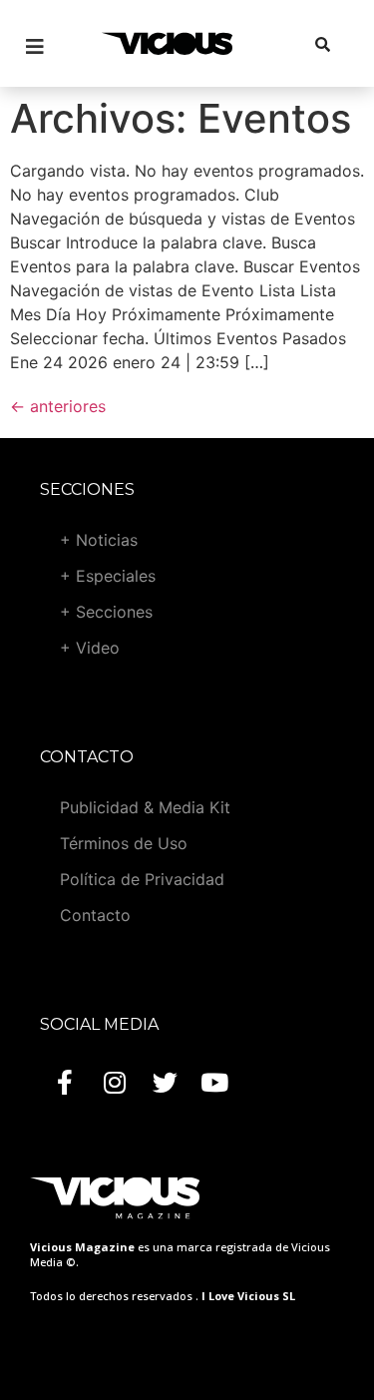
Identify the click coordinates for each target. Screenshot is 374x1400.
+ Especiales (108, 576)
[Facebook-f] (65, 1082)
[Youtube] (214, 1082)
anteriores (58, 406)
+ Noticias (99, 540)
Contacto (95, 915)
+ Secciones (106, 612)
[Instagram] (115, 1082)
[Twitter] (164, 1082)
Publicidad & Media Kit (145, 807)
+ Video (90, 648)
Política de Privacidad (142, 879)
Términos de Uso (123, 843)
